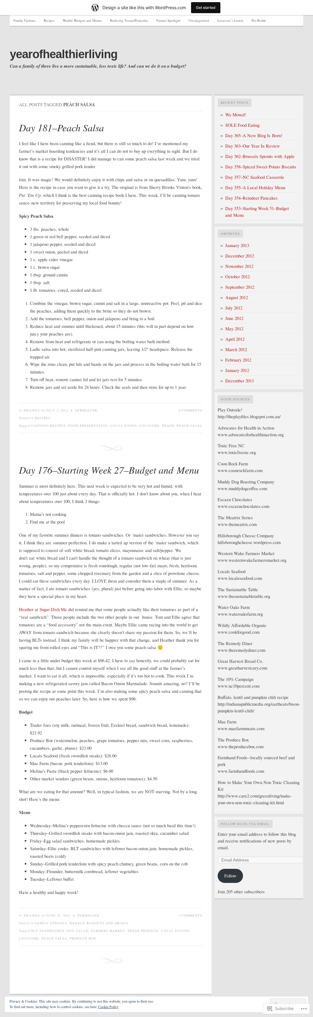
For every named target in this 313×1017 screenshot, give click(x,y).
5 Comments (190, 915)
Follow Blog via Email (245, 824)
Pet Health (259, 20)
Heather (26, 609)
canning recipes (48, 425)
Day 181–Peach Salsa (61, 127)
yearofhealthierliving (63, 54)
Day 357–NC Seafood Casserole (254, 177)
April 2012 (235, 339)
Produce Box (83, 938)
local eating (175, 931)
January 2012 (237, 370)
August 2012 (236, 297)
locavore (149, 425)
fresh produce (143, 931)
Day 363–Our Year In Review (252, 146)
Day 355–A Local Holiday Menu (255, 187)
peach (168, 425)
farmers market (108, 931)
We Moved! (235, 115)
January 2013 (237, 245)
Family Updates (24, 20)
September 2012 (239, 287)
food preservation (88, 425)
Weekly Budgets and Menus (82, 20)
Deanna (32, 410)
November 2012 (239, 266)
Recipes (49, 20)
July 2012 (233, 308)
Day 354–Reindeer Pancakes (251, 198)
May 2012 (234, 329)
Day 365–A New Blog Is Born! (253, 135)
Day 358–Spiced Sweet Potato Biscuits (260, 167)
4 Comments (190, 410)
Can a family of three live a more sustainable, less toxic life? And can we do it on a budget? (98, 66)
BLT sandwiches (47, 931)
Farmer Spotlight (168, 20)
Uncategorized (199, 20)
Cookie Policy (108, 1006)
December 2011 (239, 381)
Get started (205, 7)
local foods (123, 425)
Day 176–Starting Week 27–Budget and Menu (109, 469)
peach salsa (189, 425)
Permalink (86, 410)
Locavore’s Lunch (230, 20)
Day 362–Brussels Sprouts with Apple (260, 156)
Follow (230, 876)
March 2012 (236, 349)
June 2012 (234, 318)
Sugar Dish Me (53, 609)
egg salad (78, 931)
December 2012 (239, 256)
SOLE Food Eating (242, 125)
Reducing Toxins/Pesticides (129, 20)
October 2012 (237, 277)
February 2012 (238, 360)
